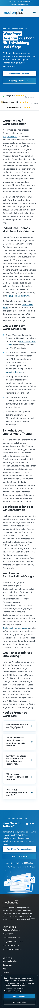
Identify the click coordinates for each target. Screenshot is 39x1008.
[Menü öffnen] (34, 11)
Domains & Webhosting (12, 949)
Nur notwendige (19, 1002)
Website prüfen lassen (18, 81)
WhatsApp (28, 1)
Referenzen (7, 965)
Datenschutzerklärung (12, 991)
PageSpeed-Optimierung (17, 296)
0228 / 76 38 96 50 (15, 1)
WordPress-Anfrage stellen (18, 849)
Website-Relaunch (14, 372)
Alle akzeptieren (19, 996)
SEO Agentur (8, 934)
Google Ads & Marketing (13, 941)
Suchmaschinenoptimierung (16, 628)
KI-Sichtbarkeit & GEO (11, 938)
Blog (4, 969)
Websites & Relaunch (11, 930)
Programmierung (10, 136)
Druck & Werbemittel (11, 945)
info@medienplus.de (20, 4)
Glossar (6, 973)
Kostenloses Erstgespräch (18, 74)
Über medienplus (9, 961)
